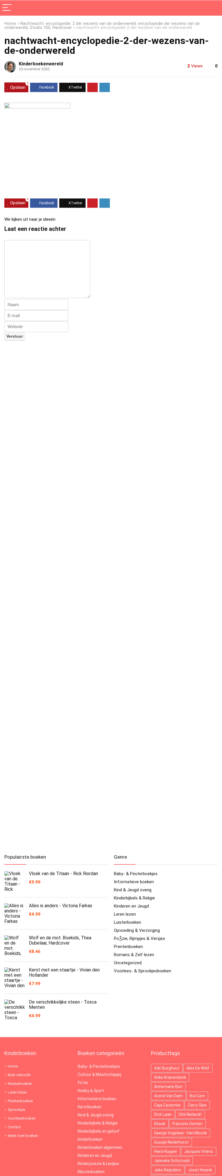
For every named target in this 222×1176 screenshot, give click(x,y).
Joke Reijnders (167, 1170)
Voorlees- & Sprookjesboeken (142, 970)
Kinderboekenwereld (41, 64)
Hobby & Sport (91, 1090)
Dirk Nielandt (190, 1114)
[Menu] (7, 8)
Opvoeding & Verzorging (137, 930)
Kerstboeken (89, 1107)
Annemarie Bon (168, 1086)
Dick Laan (163, 1114)
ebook (159, 1123)
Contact (14, 1127)
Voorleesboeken (22, 1118)
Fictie (83, 1082)
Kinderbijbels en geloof (98, 1131)
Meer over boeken (23, 1135)
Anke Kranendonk (170, 1077)
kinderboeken (90, 1139)
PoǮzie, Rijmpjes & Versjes (139, 938)
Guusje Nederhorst (171, 1142)
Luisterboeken (127, 922)
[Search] (213, 8)
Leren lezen (125, 914)
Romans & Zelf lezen (134, 954)
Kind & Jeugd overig (132, 889)
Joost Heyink (200, 1170)
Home (10, 23)
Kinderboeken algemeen (100, 1147)
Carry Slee (197, 1105)
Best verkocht (19, 1075)
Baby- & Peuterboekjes (136, 873)
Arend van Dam (168, 1096)
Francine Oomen (187, 1123)
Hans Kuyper (165, 1151)
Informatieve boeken (134, 881)
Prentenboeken (128, 946)
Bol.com (197, 1096)
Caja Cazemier (167, 1105)
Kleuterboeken (20, 1083)
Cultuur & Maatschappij (99, 1074)
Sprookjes (16, 1109)
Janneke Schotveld (172, 1160)
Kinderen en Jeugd (131, 906)
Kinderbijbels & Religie (134, 898)
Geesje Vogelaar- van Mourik (180, 1133)
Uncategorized (128, 962)
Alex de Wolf (197, 1068)
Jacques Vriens (198, 1151)
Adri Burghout (167, 1068)
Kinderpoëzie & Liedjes (98, 1163)
